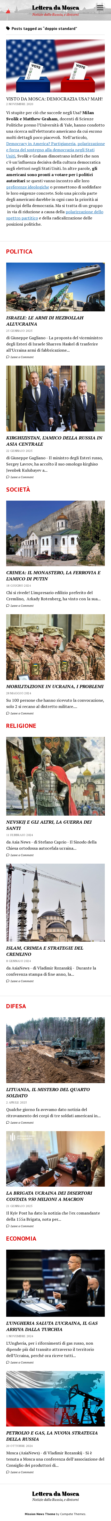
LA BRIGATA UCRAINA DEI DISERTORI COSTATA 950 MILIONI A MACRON (49, 1196)
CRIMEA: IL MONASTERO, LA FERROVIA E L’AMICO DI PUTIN (53, 575)
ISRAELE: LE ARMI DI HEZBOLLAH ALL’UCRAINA (44, 320)
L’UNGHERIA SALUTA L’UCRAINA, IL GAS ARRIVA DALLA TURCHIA (52, 1326)
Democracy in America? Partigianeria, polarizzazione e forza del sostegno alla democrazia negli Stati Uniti (55, 150)
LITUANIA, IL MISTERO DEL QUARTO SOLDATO (48, 1092)
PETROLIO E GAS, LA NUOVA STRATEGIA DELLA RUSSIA (52, 1436)
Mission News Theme (40, 1514)
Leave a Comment (22, 357)
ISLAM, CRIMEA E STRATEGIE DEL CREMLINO (44, 951)
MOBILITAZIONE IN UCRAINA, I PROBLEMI (55, 686)
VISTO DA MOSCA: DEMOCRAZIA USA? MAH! (54, 99)
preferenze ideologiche (27, 187)
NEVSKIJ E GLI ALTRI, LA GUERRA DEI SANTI (49, 825)
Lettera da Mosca (55, 7)
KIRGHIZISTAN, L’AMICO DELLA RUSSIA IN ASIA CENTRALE (54, 441)
